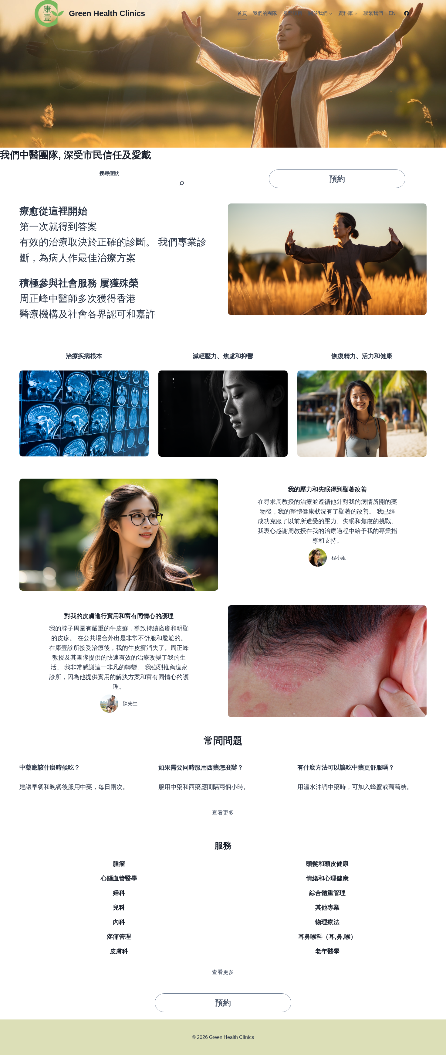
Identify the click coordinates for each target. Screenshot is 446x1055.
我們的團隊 (265, 13)
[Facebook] (406, 13)
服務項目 (292, 13)
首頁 (242, 13)
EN (392, 13)
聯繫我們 (373, 13)
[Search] (182, 183)
